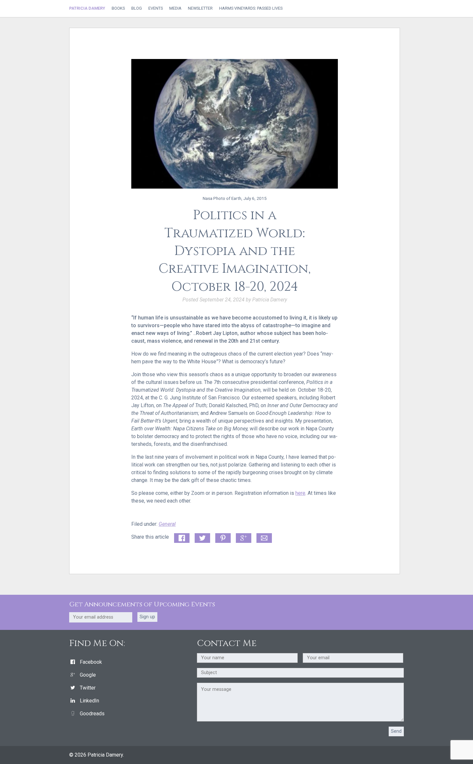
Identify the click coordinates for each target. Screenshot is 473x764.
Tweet (201, 537)
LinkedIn (89, 701)
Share (180, 537)
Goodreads (92, 713)
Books (118, 8)
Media (175, 8)
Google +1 (243, 538)
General (167, 524)
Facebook (91, 662)
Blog (136, 8)
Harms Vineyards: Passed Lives (251, 8)
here (300, 493)
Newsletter (200, 8)
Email (262, 537)
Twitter (88, 688)
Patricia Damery (87, 8)
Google (88, 675)
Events (155, 8)
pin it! (221, 537)
